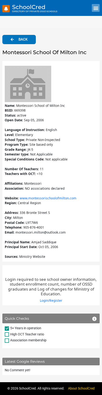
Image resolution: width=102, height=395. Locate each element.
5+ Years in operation (25, 328)
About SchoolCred (81, 388)
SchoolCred (28, 7)
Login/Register (51, 300)
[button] (96, 8)
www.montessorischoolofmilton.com (48, 198)
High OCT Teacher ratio (27, 334)
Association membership (28, 340)
